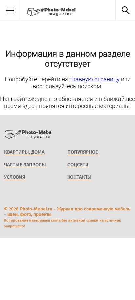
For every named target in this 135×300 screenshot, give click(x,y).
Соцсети (78, 165)
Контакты (80, 177)
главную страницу (94, 79)
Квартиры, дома (24, 152)
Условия (14, 177)
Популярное (83, 152)
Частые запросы (25, 165)
